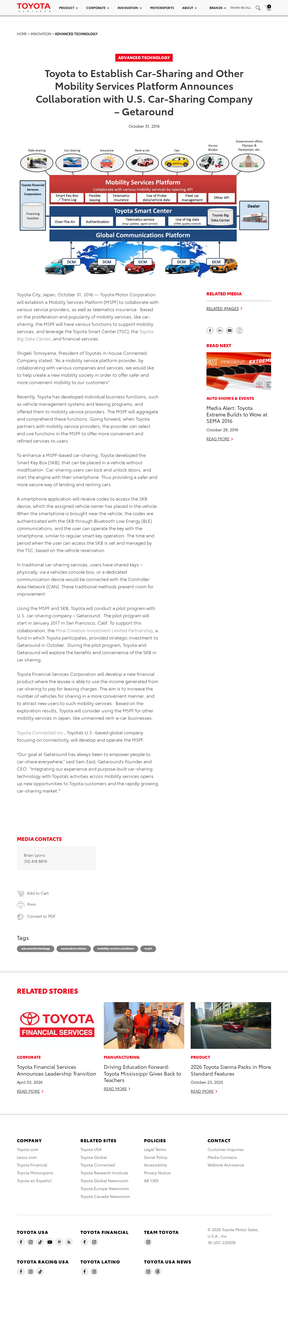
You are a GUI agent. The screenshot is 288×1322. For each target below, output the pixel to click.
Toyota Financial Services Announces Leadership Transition (56, 1069)
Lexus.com (27, 1157)
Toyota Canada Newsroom (105, 1196)
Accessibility (155, 1165)
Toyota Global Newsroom (104, 1180)
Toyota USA (91, 1149)
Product (66, 7)
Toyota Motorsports (35, 1172)
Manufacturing (122, 1057)
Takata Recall (240, 7)
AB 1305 (151, 1180)
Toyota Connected (97, 1165)
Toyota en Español (34, 1180)
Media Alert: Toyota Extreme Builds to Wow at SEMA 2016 (236, 414)
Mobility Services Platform (115, 948)
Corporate (95, 7)
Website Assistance (226, 1165)
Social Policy (155, 1157)
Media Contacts (222, 1157)
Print (31, 904)
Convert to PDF (41, 916)
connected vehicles (74, 948)
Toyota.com (28, 1149)
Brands (216, 7)
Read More (218, 438)
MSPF (148, 948)
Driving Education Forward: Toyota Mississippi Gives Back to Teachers (142, 1073)
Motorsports (162, 7)
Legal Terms (155, 1149)
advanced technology (35, 948)
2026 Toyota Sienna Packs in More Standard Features (231, 1069)
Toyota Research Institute (104, 1172)
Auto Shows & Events (230, 398)
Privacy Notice (157, 1172)
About (187, 7)
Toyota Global (93, 1157)
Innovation (128, 7)
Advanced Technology (76, 33)
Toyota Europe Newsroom (104, 1188)
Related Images (222, 308)
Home (22, 33)
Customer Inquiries (226, 1149)
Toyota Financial (32, 1165)
